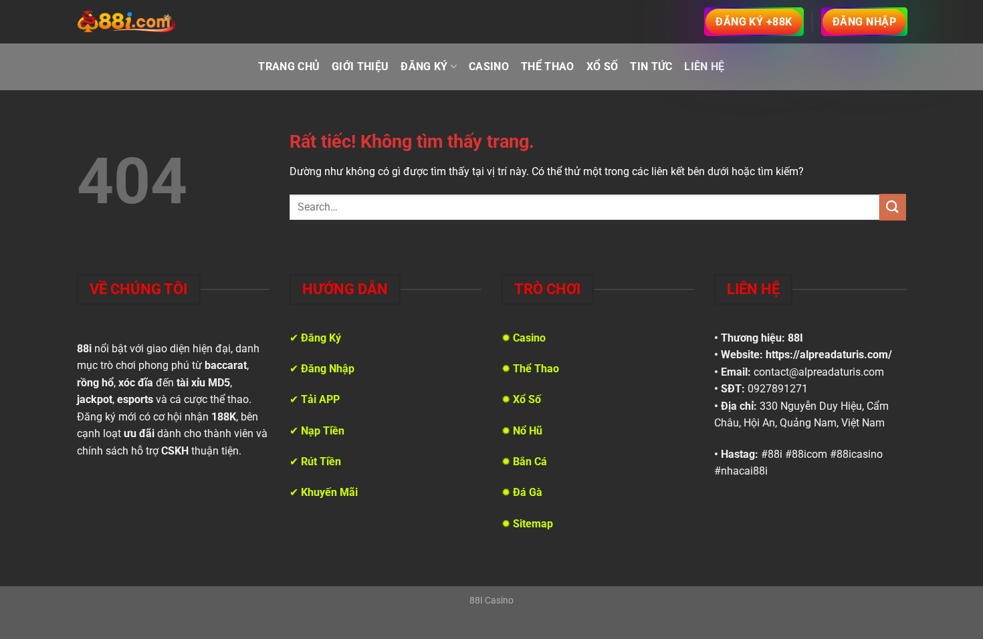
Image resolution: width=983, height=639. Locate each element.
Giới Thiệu (360, 66)
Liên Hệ (704, 66)
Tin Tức (651, 66)
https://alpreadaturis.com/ (829, 354)
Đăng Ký (424, 66)
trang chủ (289, 66)
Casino (489, 66)
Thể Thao (547, 66)
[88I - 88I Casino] (127, 22)
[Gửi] (892, 207)
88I (795, 338)
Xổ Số (602, 66)
